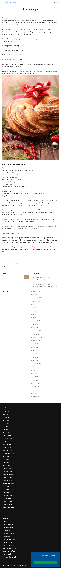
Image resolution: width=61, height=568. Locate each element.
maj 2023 (35, 380)
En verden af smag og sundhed (43, 284)
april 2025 (35, 314)
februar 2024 (36, 357)
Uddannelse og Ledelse (10, 557)
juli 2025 (35, 304)
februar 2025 (36, 321)
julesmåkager (32, 247)
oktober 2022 (36, 393)
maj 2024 (35, 347)
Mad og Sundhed (30, 256)
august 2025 (36, 301)
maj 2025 (35, 311)
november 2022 (37, 390)
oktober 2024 (36, 334)
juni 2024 (35, 344)
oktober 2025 (36, 294)
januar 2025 (36, 324)
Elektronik (6, 530)
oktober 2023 (36, 367)
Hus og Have (7, 536)
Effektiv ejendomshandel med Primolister (46, 280)
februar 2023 (36, 383)
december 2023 (37, 360)
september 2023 (37, 370)
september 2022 (37, 396)
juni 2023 (35, 377)
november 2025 (37, 291)
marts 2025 (36, 317)
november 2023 (37, 364)
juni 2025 (35, 308)
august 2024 (36, 340)
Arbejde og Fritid (8, 518)
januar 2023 (36, 387)
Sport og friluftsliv (9, 551)
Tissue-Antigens (14, 565)
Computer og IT (8, 527)
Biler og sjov (7, 521)
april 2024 (35, 350)
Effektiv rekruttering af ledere (43, 277)
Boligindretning (8, 524)
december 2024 (37, 327)
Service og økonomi (9, 548)
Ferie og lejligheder (9, 533)
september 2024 (37, 337)
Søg (4, 273)
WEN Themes (31, 565)
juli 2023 (35, 373)
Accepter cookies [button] (45, 563)
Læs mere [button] (43, 558)
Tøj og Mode (7, 554)
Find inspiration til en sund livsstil (44, 282)
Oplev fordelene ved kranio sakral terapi (46, 286)
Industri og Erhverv (9, 542)
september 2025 (37, 298)
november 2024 (37, 331)
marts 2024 (36, 354)
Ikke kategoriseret (9, 539)
